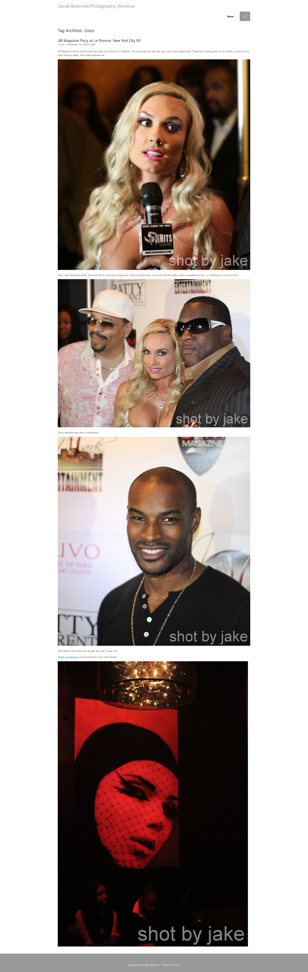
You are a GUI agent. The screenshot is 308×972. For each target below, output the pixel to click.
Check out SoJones (68, 657)
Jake (93, 44)
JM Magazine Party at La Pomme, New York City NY (99, 40)
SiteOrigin (175, 964)
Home (230, 16)
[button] (245, 16)
